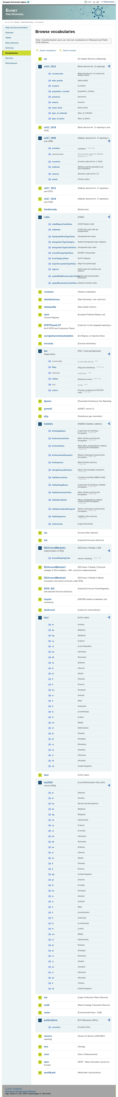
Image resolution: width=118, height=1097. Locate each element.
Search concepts (69, 50)
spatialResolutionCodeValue (64, 283)
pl (53, 733)
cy (53, 641)
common (49, 292)
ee (53, 663)
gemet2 (48, 409)
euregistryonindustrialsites (58, 336)
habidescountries (59, 477)
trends (55, 179)
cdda (47, 217)
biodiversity (50, 209)
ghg (46, 416)
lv (53, 717)
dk (53, 657)
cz (53, 646)
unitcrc (55, 390)
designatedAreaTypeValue (63, 236)
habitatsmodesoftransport (63, 509)
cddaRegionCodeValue (62, 224)
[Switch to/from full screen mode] (98, 2)
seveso (48, 1036)
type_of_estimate (59, 113)
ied (45, 540)
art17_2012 (50, 188)
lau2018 (48, 782)
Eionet (16, 22)
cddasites (56, 230)
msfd (47, 1005)
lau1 (46, 617)
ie (53, 695)
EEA (17, 2)
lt (52, 706)
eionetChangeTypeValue (62, 253)
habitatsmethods (59, 500)
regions (55, 269)
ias (45, 533)
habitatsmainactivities (61, 492)
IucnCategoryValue (60, 258)
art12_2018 (50, 127)
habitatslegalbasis (60, 485)
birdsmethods (58, 446)
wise (46, 1062)
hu (53, 690)
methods (56, 167)
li (52, 912)
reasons (55, 174)
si (53, 755)
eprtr (46, 314)
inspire (48, 599)
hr (53, 885)
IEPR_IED (49, 588)
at (53, 625)
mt (53, 723)
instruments (57, 524)
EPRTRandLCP (52, 325)
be (53, 630)
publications (51, 1020)
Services (9, 58)
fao (45, 351)
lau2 (46, 775)
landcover (49, 610)
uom (46, 1054)
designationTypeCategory (63, 242)
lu (53, 712)
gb (53, 874)
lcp (45, 997)
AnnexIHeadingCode (61, 558)
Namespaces (11, 63)
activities (56, 148)
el (53, 668)
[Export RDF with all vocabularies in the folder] (109, 66)
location (55, 86)
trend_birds (57, 108)
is (53, 901)
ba (53, 804)
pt (53, 739)
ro (53, 744)
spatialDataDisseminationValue (64, 276)
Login (89, 2)
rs (53, 961)
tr (52, 983)
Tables (8, 37)
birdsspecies (57, 462)
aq (45, 59)
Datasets (9, 32)
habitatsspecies (59, 516)
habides (48, 424)
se (53, 750)
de (53, 652)
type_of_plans (58, 119)
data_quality (57, 80)
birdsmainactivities (60, 438)
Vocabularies (11, 53)
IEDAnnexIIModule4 (55, 578)
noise (47, 1012)
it (52, 701)
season (55, 102)
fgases (47, 401)
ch (53, 820)
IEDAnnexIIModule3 (55, 567)
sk (53, 761)
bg (53, 635)
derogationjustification (62, 470)
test (46, 1046)
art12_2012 (50, 66)
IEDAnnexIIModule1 (55, 548)
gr (53, 880)
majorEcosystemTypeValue (64, 264)
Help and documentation (16, 27)
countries (56, 162)
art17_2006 (50, 138)
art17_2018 (50, 199)
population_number (61, 91)
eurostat (48, 343)
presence (56, 97)
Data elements (12, 43)
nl (53, 728)
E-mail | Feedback (13, 1088)
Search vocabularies (48, 50)
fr (52, 684)
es (53, 673)
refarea (55, 379)
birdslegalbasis (59, 431)
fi (52, 679)
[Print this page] (94, 2)
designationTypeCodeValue (64, 247)
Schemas (9, 48)
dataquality (50, 307)
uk (53, 766)
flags (54, 367)
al (53, 793)
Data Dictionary (27, 22)
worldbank (50, 1072)
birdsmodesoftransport (62, 455)
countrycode (57, 74)
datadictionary (52, 299)
